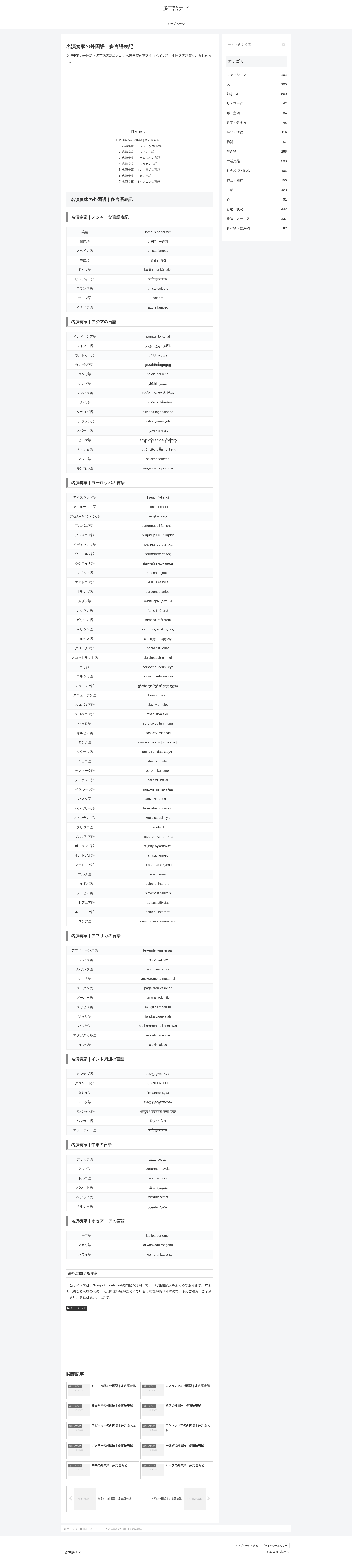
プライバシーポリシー (275, 1545)
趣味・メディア (78, 1308)
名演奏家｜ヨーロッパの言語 (141, 157)
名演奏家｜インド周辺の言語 (141, 169)
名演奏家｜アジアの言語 (138, 151)
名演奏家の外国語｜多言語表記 (139, 140)
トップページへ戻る (246, 1545)
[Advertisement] (139, 95)
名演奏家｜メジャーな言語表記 (142, 146)
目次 (134, 131)
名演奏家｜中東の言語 (136, 175)
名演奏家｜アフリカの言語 (139, 163)
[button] (283, 45)
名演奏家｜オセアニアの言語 (141, 181)
